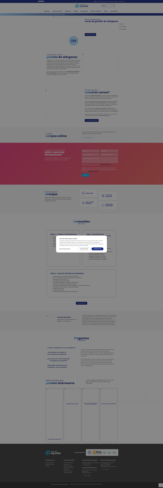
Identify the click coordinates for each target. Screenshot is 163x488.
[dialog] (81, 243)
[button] (65, 249)
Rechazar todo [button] (84, 248)
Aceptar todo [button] (97, 248)
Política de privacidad (83, 245)
